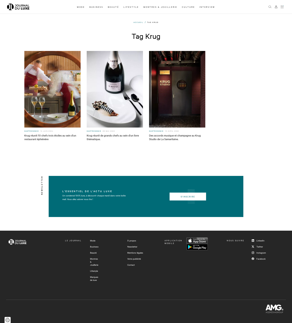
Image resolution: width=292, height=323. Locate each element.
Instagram (261, 252)
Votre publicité (134, 258)
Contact (131, 264)
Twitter (259, 246)
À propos (131, 240)
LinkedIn (260, 240)
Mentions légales (135, 252)
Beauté (113, 6)
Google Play (197, 247)
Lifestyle (131, 6)
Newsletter (132, 246)
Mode (81, 6)
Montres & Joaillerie (160, 6)
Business (96, 6)
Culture (188, 6)
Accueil (138, 22)
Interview (207, 6)
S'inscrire (188, 196)
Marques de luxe (94, 278)
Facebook (261, 258)
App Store (197, 240)
